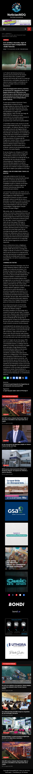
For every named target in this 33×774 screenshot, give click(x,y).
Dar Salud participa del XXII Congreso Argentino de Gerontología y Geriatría (16, 701)
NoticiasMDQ (16, 15)
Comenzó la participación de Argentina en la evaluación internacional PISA (16, 384)
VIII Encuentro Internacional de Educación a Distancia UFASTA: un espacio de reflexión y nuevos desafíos (16, 458)
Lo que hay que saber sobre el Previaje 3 (15, 390)
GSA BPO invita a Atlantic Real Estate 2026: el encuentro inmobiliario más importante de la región (16, 407)
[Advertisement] (16, 22)
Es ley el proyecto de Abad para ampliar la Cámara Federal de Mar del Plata (16, 434)
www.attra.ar (6, 86)
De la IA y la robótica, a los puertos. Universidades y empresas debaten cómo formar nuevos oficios (16, 675)
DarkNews (16, 772)
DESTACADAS (6, 732)
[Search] (25, 29)
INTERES (5, 708)
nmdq (4, 49)
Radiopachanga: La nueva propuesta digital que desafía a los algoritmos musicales (16, 726)
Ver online (29, 29)
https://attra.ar (7, 113)
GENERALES (6, 39)
